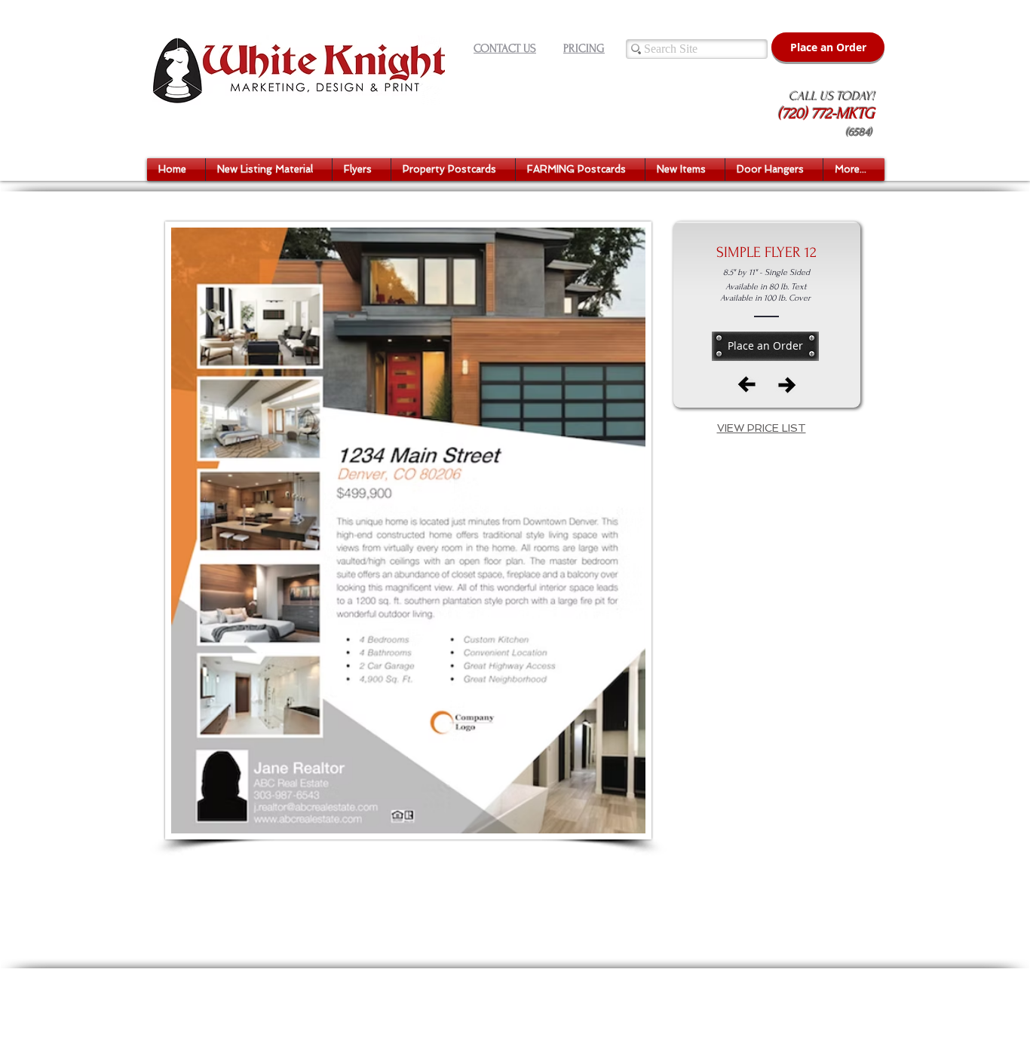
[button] (269, 169)
